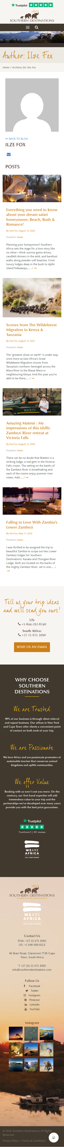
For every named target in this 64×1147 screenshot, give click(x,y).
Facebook (34, 986)
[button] (54, 1138)
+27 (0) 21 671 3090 (33, 965)
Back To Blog (18, 138)
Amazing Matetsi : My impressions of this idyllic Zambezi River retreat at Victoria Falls (28, 430)
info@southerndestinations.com (32, 969)
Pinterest (34, 999)
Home (6, 67)
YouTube (35, 1009)
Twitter (34, 990)
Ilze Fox (13, 230)
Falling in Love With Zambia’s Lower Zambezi (31, 525)
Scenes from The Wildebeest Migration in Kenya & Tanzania (31, 330)
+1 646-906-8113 (34, 944)
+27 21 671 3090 (35, 940)
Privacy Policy (10, 1140)
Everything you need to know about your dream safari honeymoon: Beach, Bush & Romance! (32, 217)
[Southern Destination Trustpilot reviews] (19, 5)
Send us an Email (32, 647)
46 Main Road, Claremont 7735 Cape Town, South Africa (32, 955)
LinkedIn (34, 1004)
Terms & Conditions (34, 1140)
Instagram (34, 995)
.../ (31, 268)
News (20, 237)
